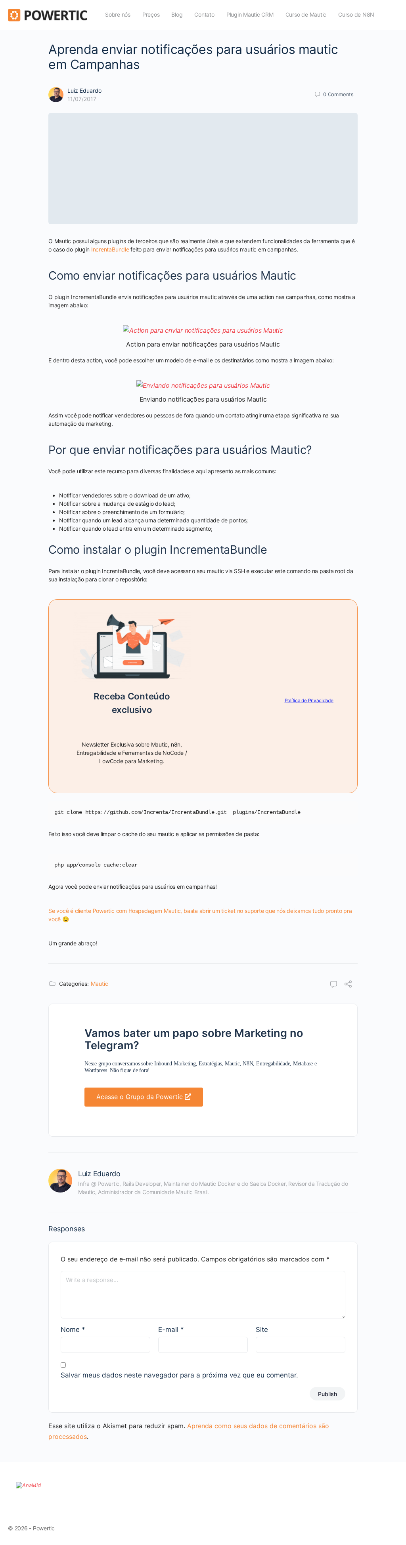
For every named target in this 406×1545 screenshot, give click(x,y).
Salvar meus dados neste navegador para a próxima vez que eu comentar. (179, 1375)
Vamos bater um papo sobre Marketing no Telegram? (193, 1039)
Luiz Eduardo (84, 90)
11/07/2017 (81, 98)
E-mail (171, 1330)
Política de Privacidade (309, 700)
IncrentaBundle (110, 249)
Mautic (99, 983)
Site (262, 1330)
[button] (143, 1097)
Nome (73, 1330)
